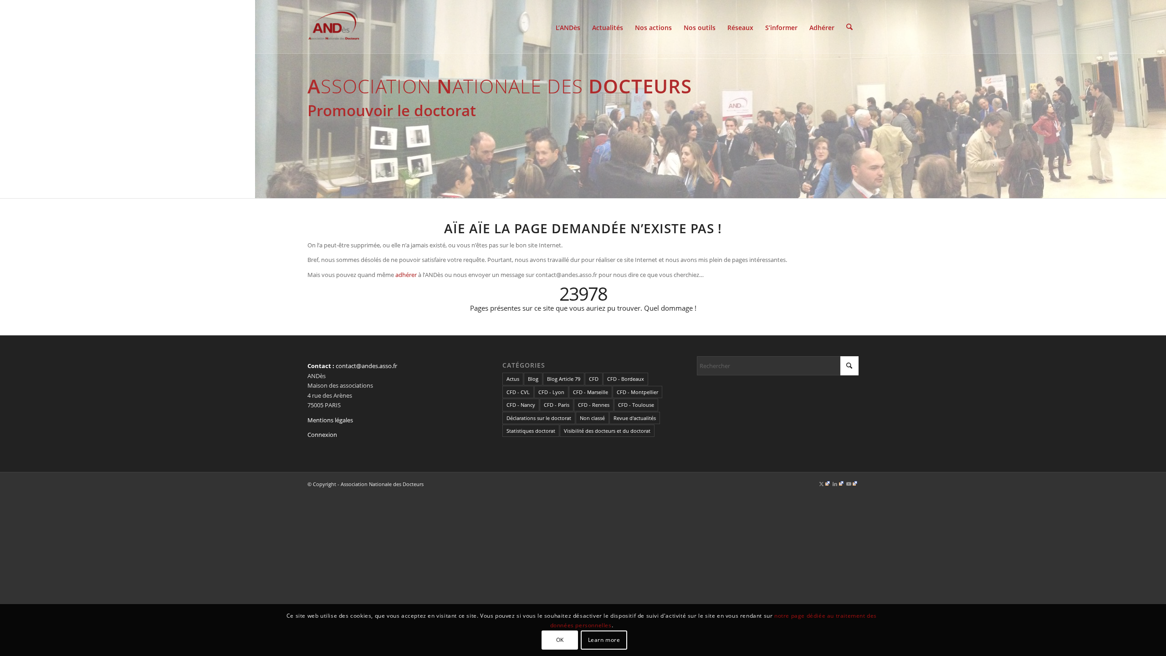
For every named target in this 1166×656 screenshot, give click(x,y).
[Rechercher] (849, 26)
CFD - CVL (518, 392)
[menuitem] (568, 26)
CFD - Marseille (590, 392)
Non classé (592, 418)
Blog (533, 378)
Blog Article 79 (563, 378)
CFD (593, 378)
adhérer (406, 275)
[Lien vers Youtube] (852, 484)
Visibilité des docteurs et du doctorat (607, 430)
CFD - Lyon (551, 392)
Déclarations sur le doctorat (538, 418)
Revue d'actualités (635, 418)
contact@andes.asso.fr (366, 366)
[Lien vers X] (824, 484)
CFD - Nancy (520, 404)
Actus (512, 378)
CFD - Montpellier (637, 392)
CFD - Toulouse (636, 404)
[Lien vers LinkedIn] (838, 484)
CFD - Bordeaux (625, 378)
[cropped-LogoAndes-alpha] (333, 26)
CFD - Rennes (593, 404)
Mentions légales (330, 420)
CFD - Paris (556, 404)
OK (560, 640)
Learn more (604, 640)
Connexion (322, 434)
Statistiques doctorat (530, 430)
